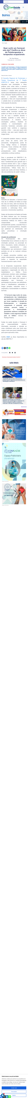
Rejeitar (14, 1095)
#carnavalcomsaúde (11, 357)
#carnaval (4, 357)
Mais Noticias (24, 406)
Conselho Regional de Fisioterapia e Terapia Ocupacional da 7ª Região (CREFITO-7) (14, 80)
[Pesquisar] (23, 1)
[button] (1, 21)
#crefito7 (18, 357)
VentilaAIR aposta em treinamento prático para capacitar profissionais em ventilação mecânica (14, 380)
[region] (14, 1086)
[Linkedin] (7, 348)
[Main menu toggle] (23, 7)
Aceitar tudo (14, 1087)
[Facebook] (2, 348)
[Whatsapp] (9, 348)
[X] (5, 348)
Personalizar (14, 1091)
